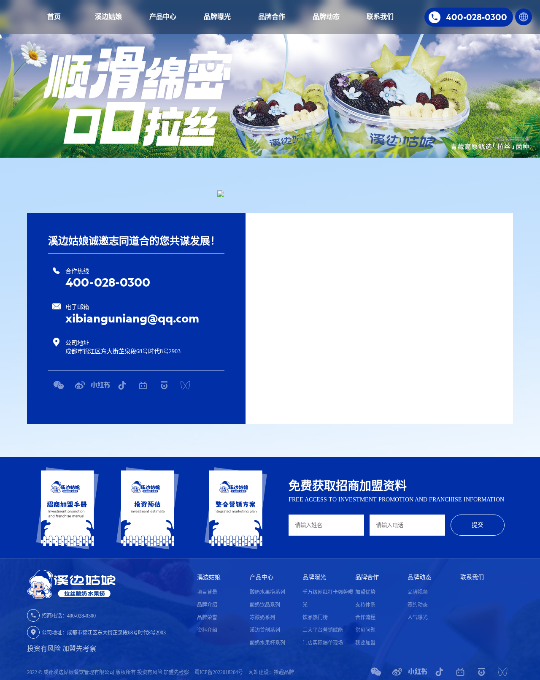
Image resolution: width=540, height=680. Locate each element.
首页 (54, 16)
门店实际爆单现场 (322, 643)
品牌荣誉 (207, 617)
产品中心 (162, 16)
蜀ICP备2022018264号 (219, 672)
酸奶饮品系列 (265, 605)
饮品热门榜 (315, 617)
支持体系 (365, 605)
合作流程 (365, 617)
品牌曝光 (217, 16)
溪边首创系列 (265, 630)
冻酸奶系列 (262, 617)
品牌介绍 (207, 605)
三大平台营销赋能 (322, 630)
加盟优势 (365, 592)
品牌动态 (326, 16)
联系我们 (380, 16)
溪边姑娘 (108, 16)
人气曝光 (418, 617)
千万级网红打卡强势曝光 (327, 598)
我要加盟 (365, 643)
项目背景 (207, 592)
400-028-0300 (107, 282)
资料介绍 (207, 630)
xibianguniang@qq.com (132, 318)
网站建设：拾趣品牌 (271, 672)
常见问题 (365, 630)
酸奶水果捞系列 (267, 592)
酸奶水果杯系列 (267, 643)
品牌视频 (418, 592)
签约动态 (418, 605)
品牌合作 (271, 16)
